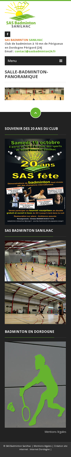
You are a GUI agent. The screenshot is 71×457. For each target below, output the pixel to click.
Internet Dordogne (40, 449)
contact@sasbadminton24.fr (35, 51)
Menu (12, 60)
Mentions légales (55, 432)
